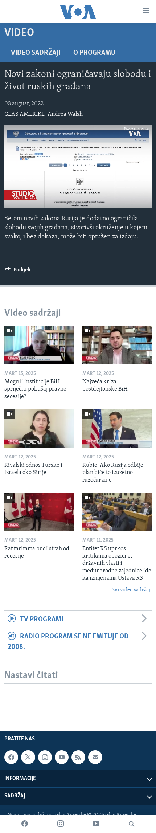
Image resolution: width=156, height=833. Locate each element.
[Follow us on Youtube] (62, 757)
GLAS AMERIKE (24, 114)
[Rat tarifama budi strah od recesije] (39, 512)
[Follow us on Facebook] (11, 757)
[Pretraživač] (132, 824)
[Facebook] (24, 824)
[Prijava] (95, 757)
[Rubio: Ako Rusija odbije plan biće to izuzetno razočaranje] (117, 428)
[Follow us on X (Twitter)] (28, 757)
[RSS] (78, 757)
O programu (94, 53)
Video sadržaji (35, 53)
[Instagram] (60, 824)
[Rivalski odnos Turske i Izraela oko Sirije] (39, 428)
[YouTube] (96, 824)
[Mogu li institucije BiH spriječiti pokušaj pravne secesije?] (39, 345)
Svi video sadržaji (132, 590)
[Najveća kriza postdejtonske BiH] (117, 345)
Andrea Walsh (65, 114)
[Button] (17, 271)
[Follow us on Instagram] (45, 757)
